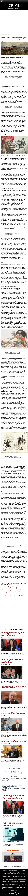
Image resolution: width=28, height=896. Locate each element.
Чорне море (19, 586)
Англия (13, 591)
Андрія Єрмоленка (21, 872)
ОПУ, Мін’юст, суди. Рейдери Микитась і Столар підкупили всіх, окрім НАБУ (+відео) (13, 713)
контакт (20, 866)
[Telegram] (18, 772)
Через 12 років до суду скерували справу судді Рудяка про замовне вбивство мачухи (12, 661)
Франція (17, 591)
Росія (9, 586)
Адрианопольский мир (17, 590)
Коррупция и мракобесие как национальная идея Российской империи (13, 545)
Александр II (14, 587)
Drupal (18, 870)
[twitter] (12, 595)
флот (10, 591)
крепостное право (20, 587)
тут (19, 881)
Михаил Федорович (8, 589)
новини (8, 866)
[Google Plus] (17, 595)
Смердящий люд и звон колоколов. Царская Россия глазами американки (13, 353)
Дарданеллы (4, 587)
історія (12, 586)
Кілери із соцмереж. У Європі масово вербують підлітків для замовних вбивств (13, 823)
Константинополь (22, 588)
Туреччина (6, 586)
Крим (12, 592)
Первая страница (5, 34)
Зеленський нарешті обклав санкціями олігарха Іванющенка (13, 686)
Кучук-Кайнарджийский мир (7, 590)
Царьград (11, 588)
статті (12, 866)
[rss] (22, 595)
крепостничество (5, 588)
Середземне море (5, 591)
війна (15, 586)
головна (5, 866)
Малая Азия (15, 588)
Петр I (14, 589)
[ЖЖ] (15, 772)
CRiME (14, 5)
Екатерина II (18, 589)
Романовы (23, 589)
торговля (24, 590)
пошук (23, 866)
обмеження (13, 878)
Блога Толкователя (13, 581)
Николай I (9, 587)
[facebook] (6, 595)
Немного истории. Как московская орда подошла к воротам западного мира (14, 107)
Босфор (23, 586)
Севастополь (15, 592)
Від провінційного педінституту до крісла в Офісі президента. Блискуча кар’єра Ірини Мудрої (13, 634)
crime (20, 592)
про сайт (16, 866)
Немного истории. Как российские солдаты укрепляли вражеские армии (14, 233)
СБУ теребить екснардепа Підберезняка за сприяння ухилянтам (13, 740)
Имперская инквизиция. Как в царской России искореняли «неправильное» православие (13, 458)
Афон (3, 589)
